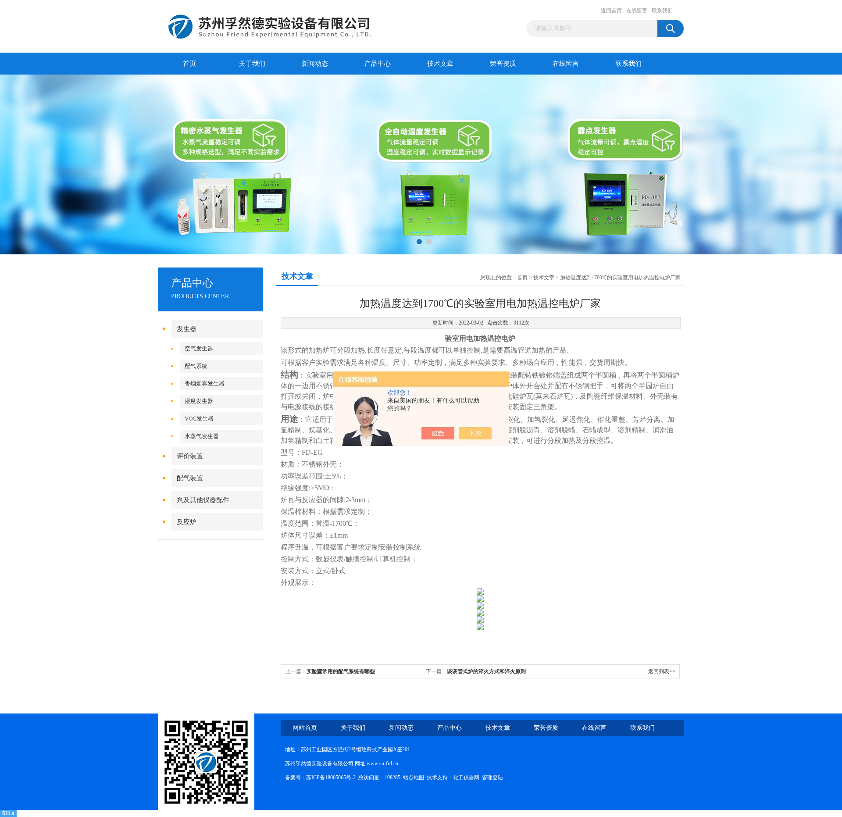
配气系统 (196, 366)
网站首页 (305, 727)
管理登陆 (492, 777)
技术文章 (440, 63)
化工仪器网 (466, 777)
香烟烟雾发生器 (205, 383)
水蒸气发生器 (202, 436)
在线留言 (636, 10)
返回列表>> (661, 671)
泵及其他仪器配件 (203, 499)
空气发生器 (199, 348)
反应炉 (186, 521)
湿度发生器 (199, 401)
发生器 (186, 328)
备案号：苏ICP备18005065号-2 (320, 777)
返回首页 (611, 10)
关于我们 (252, 63)
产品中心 (377, 63)
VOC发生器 (199, 418)
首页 (189, 63)
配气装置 (190, 478)
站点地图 (413, 777)
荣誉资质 (503, 63)
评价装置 (190, 456)
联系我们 (662, 10)
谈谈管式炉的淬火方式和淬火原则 (486, 671)
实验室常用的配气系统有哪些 (341, 671)
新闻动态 (315, 63)
